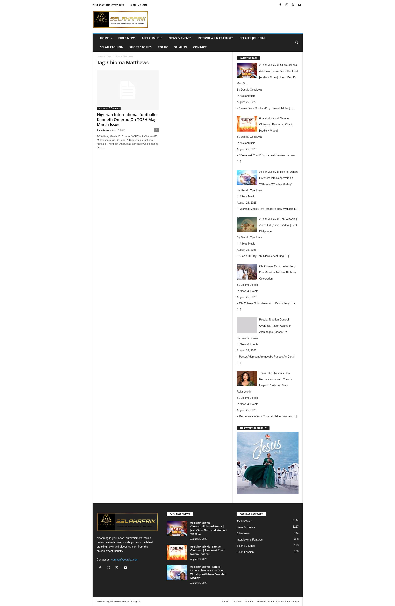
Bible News (127, 38)
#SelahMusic (152, 38)
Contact (200, 47)
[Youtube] (299, 5)
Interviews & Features (216, 38)
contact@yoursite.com (124, 559)
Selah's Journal (246, 545)
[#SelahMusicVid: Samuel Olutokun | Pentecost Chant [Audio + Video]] (177, 552)
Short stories (140, 47)
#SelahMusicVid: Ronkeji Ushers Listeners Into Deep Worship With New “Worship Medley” (208, 572)
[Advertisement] (228, 19)
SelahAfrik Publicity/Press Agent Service (278, 601)
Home (104, 38)
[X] (293, 5)
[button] (296, 42)
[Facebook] (280, 5)
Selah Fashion (111, 47)
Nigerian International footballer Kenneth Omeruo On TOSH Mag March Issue (127, 119)
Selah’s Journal (252, 38)
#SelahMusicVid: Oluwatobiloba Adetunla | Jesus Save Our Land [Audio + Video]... (208, 528)
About (225, 601)
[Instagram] (286, 5)
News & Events (180, 38)
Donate (249, 601)
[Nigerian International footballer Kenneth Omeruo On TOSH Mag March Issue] (128, 90)
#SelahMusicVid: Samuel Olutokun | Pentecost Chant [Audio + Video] (207, 550)
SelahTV (180, 47)
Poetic (163, 47)
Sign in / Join (138, 5)
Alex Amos (103, 130)
